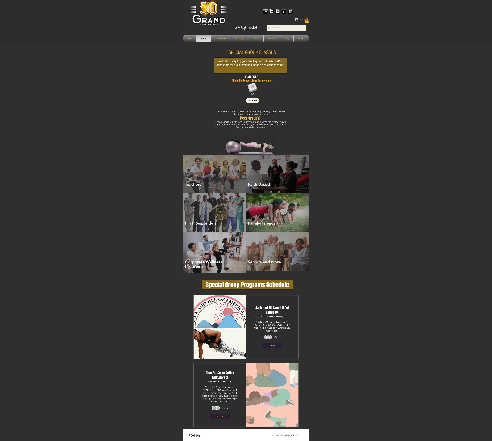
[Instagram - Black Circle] (194, 435)
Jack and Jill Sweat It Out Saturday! (272, 310)
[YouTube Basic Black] (199, 435)
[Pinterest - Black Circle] (197, 435)
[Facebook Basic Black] (189, 435)
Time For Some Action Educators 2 (220, 375)
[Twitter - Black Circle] (192, 435)
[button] (306, 20)
